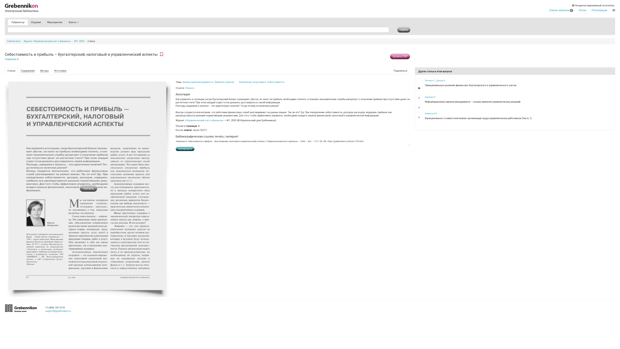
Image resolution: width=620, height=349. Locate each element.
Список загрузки (560, 10)
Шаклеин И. (430, 97)
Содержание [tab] (28, 70)
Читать (88, 188)
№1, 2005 (79, 41)
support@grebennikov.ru (58, 311)
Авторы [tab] (44, 70)
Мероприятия (54, 22)
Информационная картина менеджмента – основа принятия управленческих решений (472, 101)
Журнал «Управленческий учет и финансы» (47, 41)
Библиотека (13, 41)
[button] (419, 88)
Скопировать (185, 149)
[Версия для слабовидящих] (613, 10)
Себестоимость (275, 82)
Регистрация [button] (599, 10)
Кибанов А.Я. (431, 113)
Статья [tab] (11, 70)
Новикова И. (12, 59)
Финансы (189, 88)
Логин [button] (582, 10)
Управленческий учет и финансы (204, 120)
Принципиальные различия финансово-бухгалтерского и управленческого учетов (470, 85)
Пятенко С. (430, 80)
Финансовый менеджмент (197, 82)
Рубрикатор (18, 22)
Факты (73, 22)
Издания (36, 22)
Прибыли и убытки (224, 82)
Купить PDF (400, 56)
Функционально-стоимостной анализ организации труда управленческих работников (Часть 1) (478, 118)
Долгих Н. (441, 80)
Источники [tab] (60, 70)
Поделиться (400, 70)
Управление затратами (251, 82)
